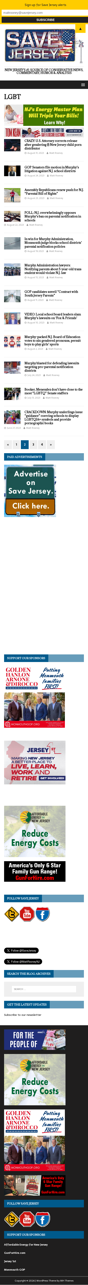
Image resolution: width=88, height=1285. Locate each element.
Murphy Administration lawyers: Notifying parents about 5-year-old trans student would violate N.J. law (53, 269)
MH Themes (66, 1281)
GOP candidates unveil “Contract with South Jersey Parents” (51, 293)
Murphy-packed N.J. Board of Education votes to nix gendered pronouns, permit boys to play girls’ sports (53, 340)
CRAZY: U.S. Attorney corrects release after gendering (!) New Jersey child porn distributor (53, 144)
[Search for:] (44, 989)
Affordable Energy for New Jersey (26, 1244)
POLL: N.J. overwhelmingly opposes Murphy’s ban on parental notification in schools (53, 216)
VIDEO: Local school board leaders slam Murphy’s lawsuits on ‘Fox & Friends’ (53, 316)
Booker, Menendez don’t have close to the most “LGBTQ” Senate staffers (54, 391)
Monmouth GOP (14, 1270)
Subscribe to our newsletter (22, 1015)
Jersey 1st (10, 1261)
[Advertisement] (34, 587)
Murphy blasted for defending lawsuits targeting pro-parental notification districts (52, 366)
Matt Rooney (56, 153)
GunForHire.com (14, 1253)
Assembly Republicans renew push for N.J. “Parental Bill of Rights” (54, 191)
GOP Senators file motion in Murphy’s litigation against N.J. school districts (52, 169)
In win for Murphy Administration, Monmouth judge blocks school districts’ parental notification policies (53, 242)
